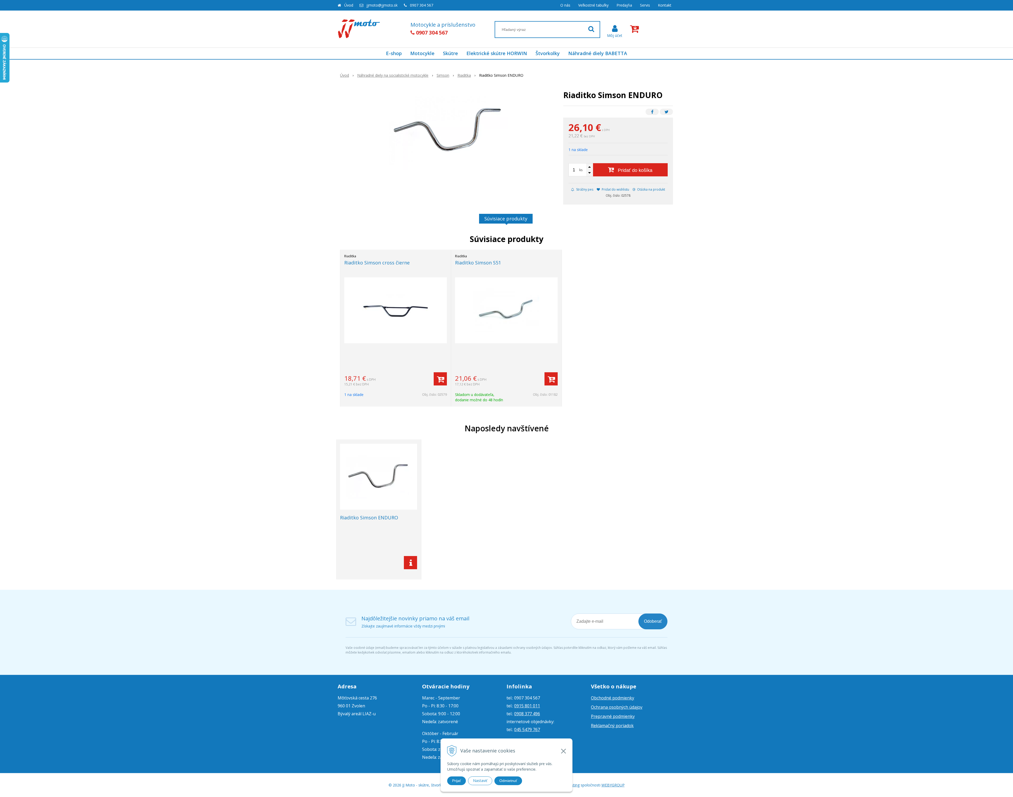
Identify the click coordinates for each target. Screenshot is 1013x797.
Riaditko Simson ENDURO (369, 517)
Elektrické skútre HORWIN (496, 53)
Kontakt (664, 5)
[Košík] (635, 29)
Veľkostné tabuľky (593, 5)
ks (580, 170)
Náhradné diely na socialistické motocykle (392, 75)
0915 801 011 (527, 706)
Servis (645, 5)
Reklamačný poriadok (612, 725)
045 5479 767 (527, 729)
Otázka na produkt (650, 189)
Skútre (450, 53)
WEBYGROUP (613, 785)
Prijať (456, 781)
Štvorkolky (548, 53)
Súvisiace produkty (505, 218)
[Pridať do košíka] (440, 378)
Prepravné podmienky (613, 716)
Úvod (348, 5)
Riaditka (464, 75)
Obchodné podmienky (612, 698)
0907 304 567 (421, 5)
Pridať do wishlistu (615, 189)
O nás (565, 5)
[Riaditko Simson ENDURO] (448, 130)
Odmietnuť (508, 781)
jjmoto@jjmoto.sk (382, 5)
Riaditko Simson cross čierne (377, 262)
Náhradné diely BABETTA (597, 53)
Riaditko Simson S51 (478, 262)
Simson (443, 75)
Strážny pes (584, 189)
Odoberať (653, 621)
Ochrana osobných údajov (616, 707)
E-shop (394, 53)
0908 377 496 (527, 714)
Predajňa (624, 5)
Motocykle (422, 53)
